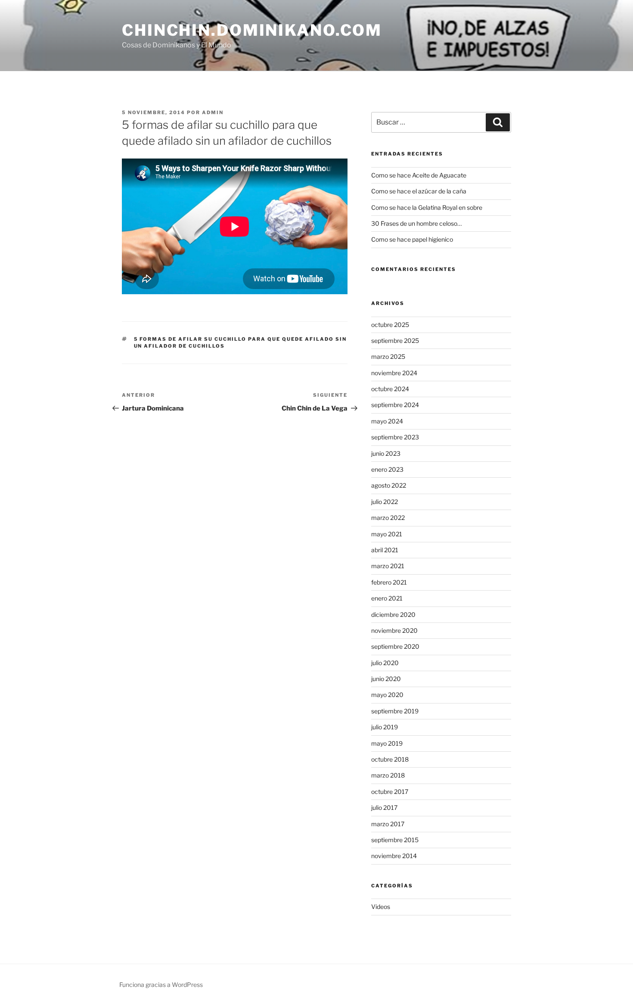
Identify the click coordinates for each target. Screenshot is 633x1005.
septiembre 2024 (395, 404)
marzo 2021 (387, 565)
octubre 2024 (390, 388)
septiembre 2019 (395, 711)
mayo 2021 (386, 534)
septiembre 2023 (395, 437)
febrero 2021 (389, 582)
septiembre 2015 (395, 839)
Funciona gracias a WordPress (161, 984)
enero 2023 (387, 469)
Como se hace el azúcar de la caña (418, 191)
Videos (380, 906)
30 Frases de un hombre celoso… (416, 223)
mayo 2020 (387, 694)
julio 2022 (384, 501)
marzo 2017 (387, 824)
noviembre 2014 (394, 855)
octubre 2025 (390, 324)
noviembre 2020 (394, 630)
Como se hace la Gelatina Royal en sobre (426, 207)
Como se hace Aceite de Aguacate (418, 175)
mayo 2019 (387, 743)
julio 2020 (385, 662)
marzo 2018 (388, 775)
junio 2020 (386, 678)
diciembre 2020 (393, 614)
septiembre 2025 (395, 340)
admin (212, 112)
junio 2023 (385, 453)
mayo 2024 (387, 421)
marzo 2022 (388, 517)
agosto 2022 (388, 485)
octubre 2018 (390, 759)
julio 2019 (384, 727)
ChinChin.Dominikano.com (252, 30)
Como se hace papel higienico (412, 239)
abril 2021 (384, 550)
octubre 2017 (389, 791)
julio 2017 (384, 807)
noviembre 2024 (394, 372)
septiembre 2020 (395, 646)
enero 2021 (387, 598)
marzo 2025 (388, 356)
